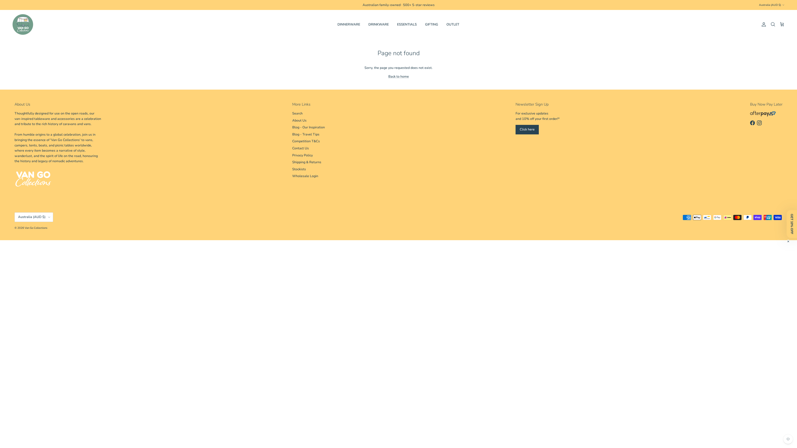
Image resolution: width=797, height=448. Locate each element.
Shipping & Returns (306, 162)
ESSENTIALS (407, 24)
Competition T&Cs (306, 141)
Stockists (299, 169)
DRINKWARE (378, 24)
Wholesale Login (305, 176)
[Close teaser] (788, 241)
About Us (299, 120)
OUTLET (452, 24)
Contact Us (300, 148)
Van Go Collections (36, 228)
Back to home (398, 76)
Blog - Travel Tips (305, 134)
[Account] (763, 24)
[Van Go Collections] (22, 24)
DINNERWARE (348, 24)
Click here (527, 129)
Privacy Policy (302, 155)
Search (297, 113)
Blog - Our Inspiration (308, 127)
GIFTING (431, 24)
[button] (792, 224)
